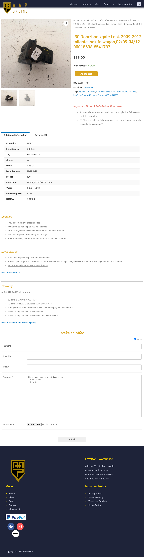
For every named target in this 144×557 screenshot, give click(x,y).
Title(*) (6, 367)
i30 (126, 92)
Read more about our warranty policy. (18, 322)
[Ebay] (15, 533)
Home (76, 20)
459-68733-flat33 (87, 92)
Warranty (7, 286)
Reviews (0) (41, 135)
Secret (139, 339)
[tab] (15, 135)
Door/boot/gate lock (106, 20)
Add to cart (86, 73)
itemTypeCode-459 (82, 95)
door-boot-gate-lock (105, 92)
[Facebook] (10, 526)
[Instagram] (20, 526)
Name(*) (7, 346)
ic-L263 (132, 92)
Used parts (88, 87)
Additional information (15, 135)
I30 (92, 20)
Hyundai (85, 20)
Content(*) (8, 377)
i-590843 (120, 92)
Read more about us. (11, 272)
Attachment (8, 424)
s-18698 (105, 95)
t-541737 (114, 95)
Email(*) (7, 356)
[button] (65, 23)
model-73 (96, 95)
